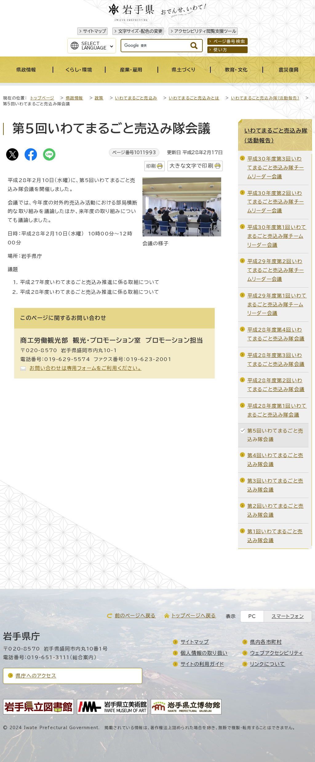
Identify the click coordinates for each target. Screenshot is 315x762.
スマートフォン (288, 616)
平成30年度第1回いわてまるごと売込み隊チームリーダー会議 (276, 236)
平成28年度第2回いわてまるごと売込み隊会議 (276, 385)
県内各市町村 (266, 642)
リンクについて (267, 664)
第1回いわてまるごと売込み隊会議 (275, 536)
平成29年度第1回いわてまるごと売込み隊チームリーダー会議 (277, 304)
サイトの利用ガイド (202, 664)
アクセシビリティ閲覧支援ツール (205, 31)
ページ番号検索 (229, 41)
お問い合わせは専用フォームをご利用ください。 (85, 368)
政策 (99, 98)
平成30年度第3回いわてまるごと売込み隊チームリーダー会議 (275, 167)
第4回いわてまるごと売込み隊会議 (275, 460)
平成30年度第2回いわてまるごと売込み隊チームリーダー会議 (275, 202)
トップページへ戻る (194, 615)
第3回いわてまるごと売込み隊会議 (275, 485)
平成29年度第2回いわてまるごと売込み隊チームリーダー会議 (275, 270)
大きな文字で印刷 (191, 165)
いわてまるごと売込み (136, 98)
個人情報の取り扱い (204, 653)
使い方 (220, 50)
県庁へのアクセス (36, 675)
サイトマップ (94, 31)
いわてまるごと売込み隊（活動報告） (265, 98)
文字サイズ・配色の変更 (140, 31)
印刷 (151, 166)
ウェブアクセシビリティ (276, 653)
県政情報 (74, 98)
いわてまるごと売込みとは (194, 98)
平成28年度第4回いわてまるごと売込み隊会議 (276, 334)
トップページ (42, 98)
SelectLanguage (94, 45)
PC (252, 616)
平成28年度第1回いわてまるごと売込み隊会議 (277, 410)
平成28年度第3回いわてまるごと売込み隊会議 (276, 360)
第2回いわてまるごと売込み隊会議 (275, 510)
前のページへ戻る (135, 615)
